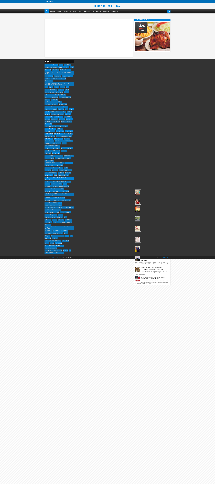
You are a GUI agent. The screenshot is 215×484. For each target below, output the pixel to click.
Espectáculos (49, 133)
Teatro (52, 243)
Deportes (98, 11)
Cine (67, 87)
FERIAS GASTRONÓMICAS (52, 146)
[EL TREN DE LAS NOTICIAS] (47, 11)
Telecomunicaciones (51, 248)
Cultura (80, 11)
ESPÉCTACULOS (68, 133)
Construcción (63, 104)
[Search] (168, 11)
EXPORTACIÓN (49, 138)
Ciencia (56, 87)
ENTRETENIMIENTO (50, 129)
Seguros (54, 238)
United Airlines (60, 253)
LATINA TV (48, 170)
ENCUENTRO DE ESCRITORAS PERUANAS (56, 126)
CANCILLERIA (54, 78)
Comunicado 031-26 (65, 97)
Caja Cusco (58, 76)
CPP (66, 109)
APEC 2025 (56, 69)
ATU (46, 76)
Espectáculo (87, 11)
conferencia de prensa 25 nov (53, 102)
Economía (62, 119)
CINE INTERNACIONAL (51, 90)
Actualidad (59, 11)
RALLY (65, 233)
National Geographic (50, 215)
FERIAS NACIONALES (67, 148)
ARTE (69, 69)
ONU (65, 217)
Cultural (47, 112)
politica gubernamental (65, 222)
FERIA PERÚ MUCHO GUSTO (53, 143)
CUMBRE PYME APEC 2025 (58, 112)
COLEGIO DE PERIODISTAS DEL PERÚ (55, 94)
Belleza (51, 76)
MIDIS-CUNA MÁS (63, 175)
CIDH (46, 87)
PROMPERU (48, 231)
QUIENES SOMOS (57, 233)
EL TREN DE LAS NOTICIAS (107, 6)
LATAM (66, 168)
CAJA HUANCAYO (67, 76)
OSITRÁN (60, 219)
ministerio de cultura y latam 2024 (54, 189)
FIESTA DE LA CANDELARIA (52, 151)
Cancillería (63, 78)
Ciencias (62, 87)
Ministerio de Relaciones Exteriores (55, 197)
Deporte (47, 114)
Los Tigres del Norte (51, 173)
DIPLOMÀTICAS (58, 116)
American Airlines (64, 67)
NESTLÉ (60, 215)
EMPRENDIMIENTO (66, 121)
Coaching (61, 90)
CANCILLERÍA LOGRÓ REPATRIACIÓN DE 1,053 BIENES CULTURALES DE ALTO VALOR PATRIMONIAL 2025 (152, 268)
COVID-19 (61, 109)
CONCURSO (54, 99)
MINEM (53, 184)
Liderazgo (55, 170)
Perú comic (48, 222)
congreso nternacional (51, 104)
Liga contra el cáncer (66, 170)
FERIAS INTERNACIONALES (52, 148)
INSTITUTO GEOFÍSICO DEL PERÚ (54, 163)
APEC (71, 67)
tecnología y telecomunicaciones (54, 245)
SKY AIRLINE (65, 240)
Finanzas (63, 151)
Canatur (47, 78)
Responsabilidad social (57, 236)
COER (67, 90)
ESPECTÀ (59, 129)
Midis (55, 175)
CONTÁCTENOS (114, 11)
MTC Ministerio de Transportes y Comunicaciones (59, 207)
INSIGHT (68, 158)
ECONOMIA (54, 119)
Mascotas (68, 173)
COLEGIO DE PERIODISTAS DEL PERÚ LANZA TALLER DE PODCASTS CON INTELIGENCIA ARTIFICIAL (153, 278)
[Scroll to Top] (212, 481)
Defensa (69, 112)
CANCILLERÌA (48, 81)
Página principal (49, 1)
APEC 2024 (48, 69)
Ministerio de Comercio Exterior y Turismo (57, 186)
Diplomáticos (67, 116)
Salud (93, 11)
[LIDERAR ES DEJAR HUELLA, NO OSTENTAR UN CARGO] (137, 201)
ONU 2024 (47, 219)
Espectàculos (58, 133)
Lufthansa (61, 173)
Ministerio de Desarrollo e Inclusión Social (57, 191)
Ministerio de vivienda (51, 202)
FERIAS (64, 143)
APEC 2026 (63, 69)
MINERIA (59, 184)
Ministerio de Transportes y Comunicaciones (57, 200)
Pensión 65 (68, 219)
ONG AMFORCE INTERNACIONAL (54, 217)
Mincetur (47, 184)
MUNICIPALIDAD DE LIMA (52, 212)
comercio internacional (51, 97)
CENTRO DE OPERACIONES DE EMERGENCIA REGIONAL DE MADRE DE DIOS (57, 84)
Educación (69, 119)
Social (46, 243)
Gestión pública (68, 155)
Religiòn (47, 236)
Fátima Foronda (49, 141)
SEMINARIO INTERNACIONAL (53, 240)
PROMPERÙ (64, 231)
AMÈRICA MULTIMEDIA (51, 67)
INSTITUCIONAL (49, 160)
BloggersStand (166, 257)
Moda (60, 202)
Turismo (65, 250)
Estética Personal (50, 136)
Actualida (47, 65)
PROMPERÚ (56, 231)
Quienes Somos (106, 11)
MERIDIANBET (52, 11)
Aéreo (61, 65)
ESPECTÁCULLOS (50, 131)
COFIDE (66, 92)
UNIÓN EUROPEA (49, 253)
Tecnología (58, 243)
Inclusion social (60, 158)
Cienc (51, 87)
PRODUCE (47, 224)
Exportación (73, 11)
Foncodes (48, 153)
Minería (65, 184)
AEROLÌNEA (67, 65)
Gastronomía (56, 153)
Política (66, 11)
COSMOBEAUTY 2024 (51, 109)
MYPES (62, 212)
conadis (47, 99)
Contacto (65, 107)
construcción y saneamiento (53, 107)
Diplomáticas (48, 116)
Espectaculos (69, 131)
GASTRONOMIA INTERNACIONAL (54, 155)
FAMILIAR (66, 138)
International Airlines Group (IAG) (54, 165)
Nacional (68, 212)
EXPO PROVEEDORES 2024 (63, 136)
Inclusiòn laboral (49, 158)
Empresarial (48, 124)
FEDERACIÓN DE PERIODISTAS (63, 141)
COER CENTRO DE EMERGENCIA (54, 92)
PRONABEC (48, 233)
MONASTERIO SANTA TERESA (53, 205)
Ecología (47, 119)
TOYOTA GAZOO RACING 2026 (53, 250)
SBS (71, 236)
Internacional (68, 163)
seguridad (48, 238)
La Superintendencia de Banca (53, 168)
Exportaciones (58, 138)
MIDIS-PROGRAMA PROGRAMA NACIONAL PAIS (58, 181)
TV (70, 250)
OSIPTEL (54, 219)
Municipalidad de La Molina (52, 210)
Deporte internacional (57, 114)
